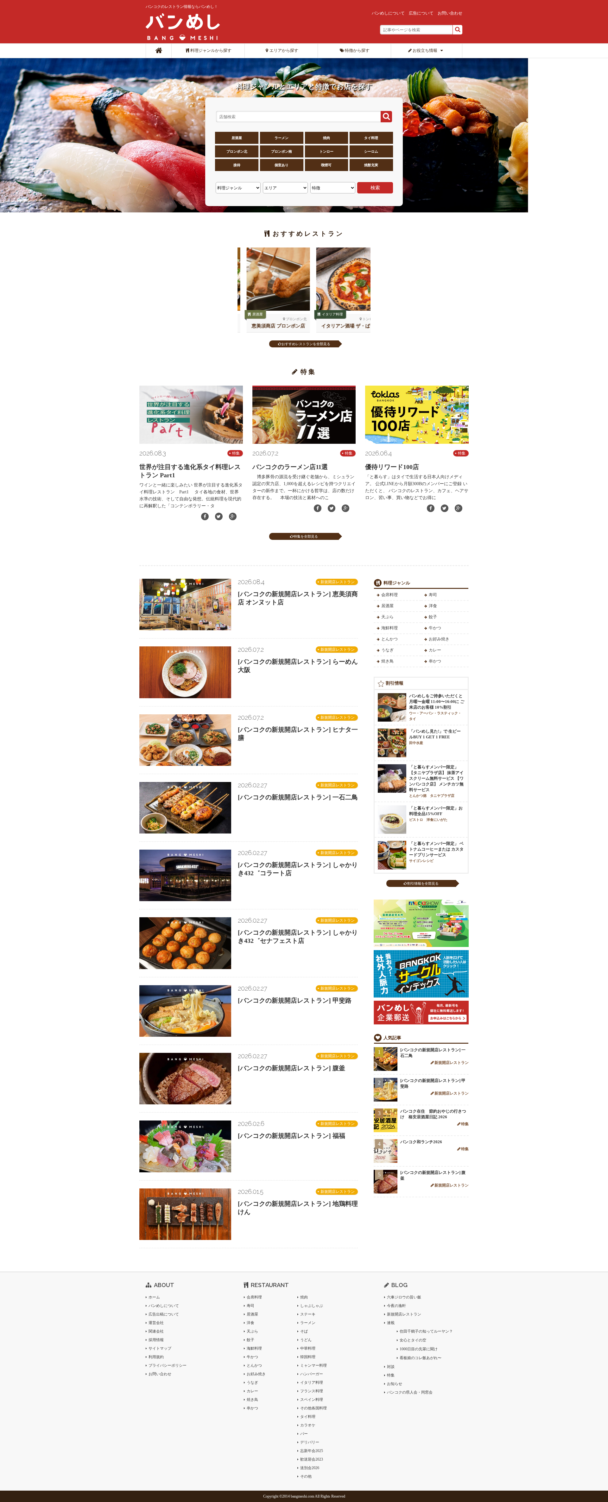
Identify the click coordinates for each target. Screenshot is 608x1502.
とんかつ (389, 639)
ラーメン (281, 138)
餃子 (433, 616)
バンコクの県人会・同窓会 (410, 1392)
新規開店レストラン (337, 582)
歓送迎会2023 (311, 1459)
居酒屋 (236, 138)
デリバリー (309, 1442)
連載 (391, 1323)
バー (304, 1434)
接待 (236, 165)
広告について (421, 13)
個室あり (281, 165)
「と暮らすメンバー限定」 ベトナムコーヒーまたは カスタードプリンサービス (436, 852)
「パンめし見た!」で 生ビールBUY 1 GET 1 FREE (435, 737)
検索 (375, 187)
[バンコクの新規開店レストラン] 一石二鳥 (298, 797)
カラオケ (307, 1425)
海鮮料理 (389, 628)
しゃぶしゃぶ (311, 1306)
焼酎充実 (371, 165)
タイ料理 (371, 138)
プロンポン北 (236, 151)
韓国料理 (307, 1357)
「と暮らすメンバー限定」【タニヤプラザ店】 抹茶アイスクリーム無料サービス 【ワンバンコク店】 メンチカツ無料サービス (436, 781)
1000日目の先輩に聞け (419, 1349)
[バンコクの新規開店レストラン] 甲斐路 (295, 1000)
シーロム (371, 151)
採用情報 (156, 1340)
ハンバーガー (311, 1374)
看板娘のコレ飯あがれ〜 (420, 1358)
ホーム (154, 1297)
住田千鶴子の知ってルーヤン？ (426, 1331)
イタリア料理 (323, 314)
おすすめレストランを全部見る (306, 344)
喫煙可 (326, 165)
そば (304, 1331)
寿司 (433, 594)
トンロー (326, 151)
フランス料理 (311, 1391)
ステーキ (307, 1314)
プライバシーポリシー (168, 1365)
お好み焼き (439, 639)
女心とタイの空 (413, 1340)
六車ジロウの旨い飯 (404, 1297)
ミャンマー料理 (313, 1365)
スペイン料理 (311, 1399)
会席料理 (389, 594)
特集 (236, 453)
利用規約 (156, 1357)
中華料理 (307, 1348)
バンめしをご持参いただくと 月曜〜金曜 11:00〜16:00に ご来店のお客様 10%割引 (436, 707)
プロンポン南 (281, 151)
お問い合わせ (450, 13)
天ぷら (387, 616)
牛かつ (435, 628)
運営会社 (156, 1323)
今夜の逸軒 (396, 1306)
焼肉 (326, 138)
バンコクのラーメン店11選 (290, 466)
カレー (435, 650)
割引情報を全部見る (423, 883)
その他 (306, 1476)
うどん (306, 1340)
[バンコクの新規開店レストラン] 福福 (291, 1135)
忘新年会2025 (311, 1451)
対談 (391, 1367)
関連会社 (156, 1331)
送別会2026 (309, 1468)
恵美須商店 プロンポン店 (269, 325)
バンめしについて (388, 13)
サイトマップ (160, 1348)
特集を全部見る (306, 536)
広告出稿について (164, 1314)
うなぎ (387, 650)
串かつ (435, 661)
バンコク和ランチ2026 (421, 1141)
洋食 (433, 605)
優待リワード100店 (392, 466)
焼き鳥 (387, 661)
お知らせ (394, 1384)
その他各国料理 (313, 1408)
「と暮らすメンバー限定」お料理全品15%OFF (436, 813)
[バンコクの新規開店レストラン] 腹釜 (291, 1068)
